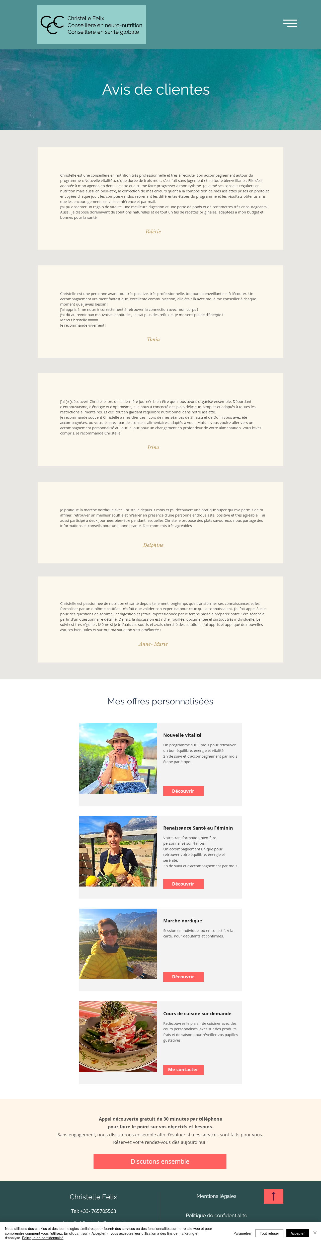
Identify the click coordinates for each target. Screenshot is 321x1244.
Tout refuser (269, 1233)
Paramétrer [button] (242, 1233)
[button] (290, 23)
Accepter (298, 1233)
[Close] (315, 1233)
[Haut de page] (273, 1196)
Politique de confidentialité (42, 1237)
